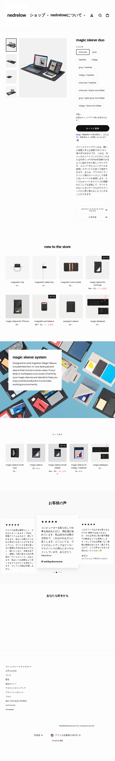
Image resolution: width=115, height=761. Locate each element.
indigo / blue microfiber (90, 105)
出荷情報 (93, 217)
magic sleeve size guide (93, 210)
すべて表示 (57, 434)
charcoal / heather (87, 82)
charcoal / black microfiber (92, 90)
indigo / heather (86, 75)
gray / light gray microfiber (92, 98)
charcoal (83, 52)
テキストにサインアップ (16, 688)
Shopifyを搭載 (57, 741)
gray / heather (85, 67)
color (79, 47)
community (10, 705)
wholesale (10, 709)
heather (82, 59)
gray (94, 52)
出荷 (78, 117)
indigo (95, 59)
